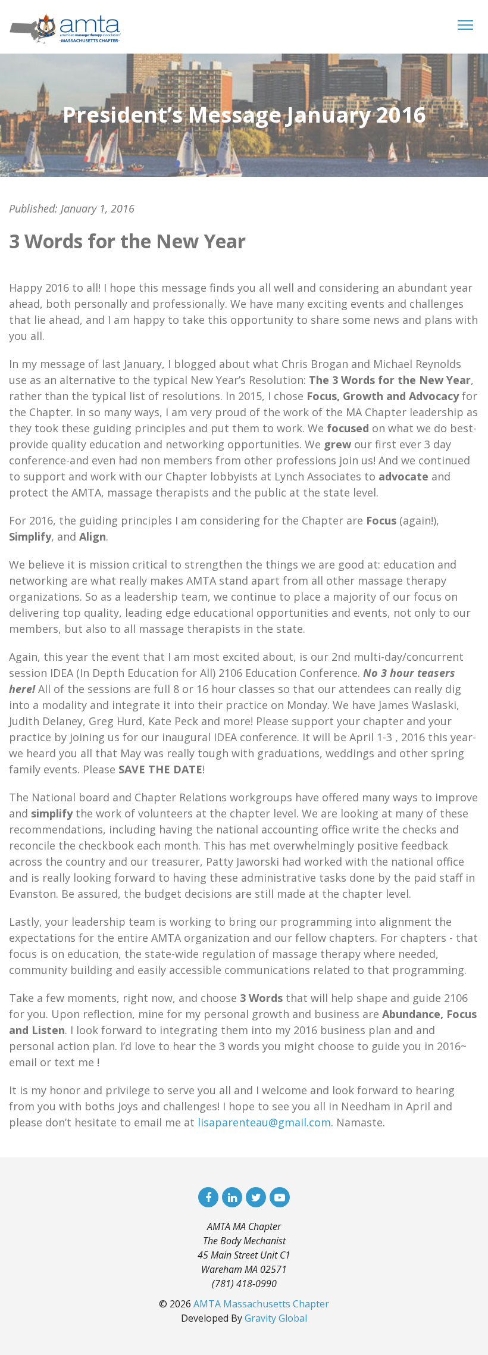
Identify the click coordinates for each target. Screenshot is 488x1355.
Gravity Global (276, 1318)
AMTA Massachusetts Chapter (261, 1303)
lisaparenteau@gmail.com (264, 1122)
